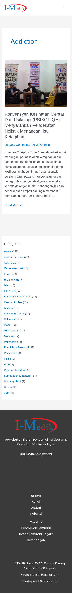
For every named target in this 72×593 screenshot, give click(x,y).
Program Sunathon (15, 370)
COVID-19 (10, 262)
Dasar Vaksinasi (13, 268)
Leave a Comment (17, 144)
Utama (8, 387)
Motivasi (9, 336)
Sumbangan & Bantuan (17, 375)
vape (7, 392)
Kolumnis (9, 319)
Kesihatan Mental (14, 313)
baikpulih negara (13, 257)
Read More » (13, 205)
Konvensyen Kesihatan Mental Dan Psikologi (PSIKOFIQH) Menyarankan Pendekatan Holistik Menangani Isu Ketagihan (34, 125)
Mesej (7, 324)
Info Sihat (9, 291)
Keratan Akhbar (13, 302)
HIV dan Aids (11, 279)
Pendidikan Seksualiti (16, 347)
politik (7, 358)
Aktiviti (35, 144)
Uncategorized (12, 381)
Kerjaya (8, 308)
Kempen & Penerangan (17, 296)
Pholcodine (10, 353)
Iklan (7, 285)
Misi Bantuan (11, 330)
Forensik (9, 274)
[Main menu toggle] (64, 8)
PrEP (7, 364)
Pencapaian (11, 342)
